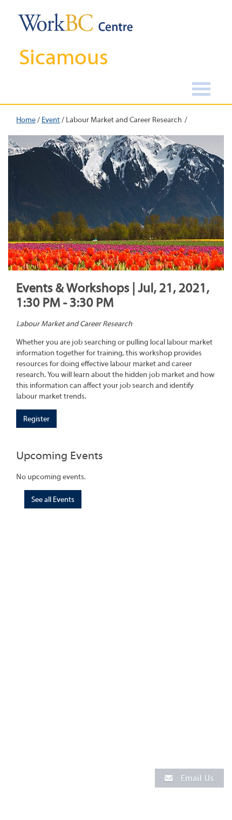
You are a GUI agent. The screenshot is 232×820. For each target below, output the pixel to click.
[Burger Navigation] (201, 90)
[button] (189, 777)
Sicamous (63, 57)
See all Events (52, 499)
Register (36, 419)
